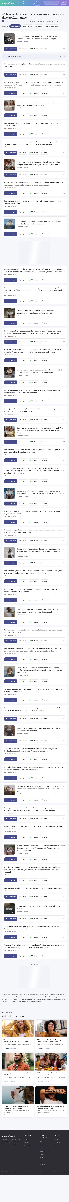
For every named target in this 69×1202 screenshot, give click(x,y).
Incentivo (42, 1133)
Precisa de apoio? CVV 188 (48, 1144)
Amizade (42, 1137)
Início (3, 11)
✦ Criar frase (36, 3)
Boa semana (9, 11)
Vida (41, 1114)
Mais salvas (38, 26)
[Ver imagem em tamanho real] (9, 38)
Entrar (64, 3)
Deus (41, 1130)
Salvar (45, 48)
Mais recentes (27, 26)
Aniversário (43, 1124)
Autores (26, 1115)
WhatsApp (34, 48)
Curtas (42, 1127)
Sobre (57, 1112)
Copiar (23, 48)
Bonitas (42, 1120)
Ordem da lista (15, 26)
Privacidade (58, 1118)
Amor (41, 1117)
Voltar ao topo (62, 1144)
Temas (19, 3)
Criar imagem (12, 48)
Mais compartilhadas (51, 26)
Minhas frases (25, 3)
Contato (57, 1115)
